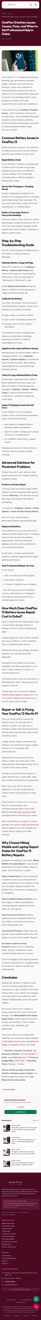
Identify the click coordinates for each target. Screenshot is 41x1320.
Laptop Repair (6, 1231)
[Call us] (31, 5)
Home (4, 13)
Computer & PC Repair (9, 1234)
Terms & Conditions (26, 1300)
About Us (4, 1261)
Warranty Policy (20, 1302)
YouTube (34, 1315)
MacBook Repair (7, 1228)
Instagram (7, 1315)
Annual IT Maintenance (9, 1247)
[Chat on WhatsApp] (36, 1299)
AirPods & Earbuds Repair (9, 1241)
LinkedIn (25, 1315)
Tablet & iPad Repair (8, 1236)
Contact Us (5, 1263)
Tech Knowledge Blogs (9, 1258)
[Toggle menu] (35, 5)
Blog (9, 13)
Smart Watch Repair (8, 1239)
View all (35, 1120)
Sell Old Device (6, 1255)
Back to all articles (9, 1089)
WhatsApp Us (22, 1112)
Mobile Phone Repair (8, 1223)
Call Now (21, 1107)
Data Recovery (6, 1244)
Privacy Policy (11, 1300)
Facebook (17, 1315)
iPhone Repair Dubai (8, 1226)
